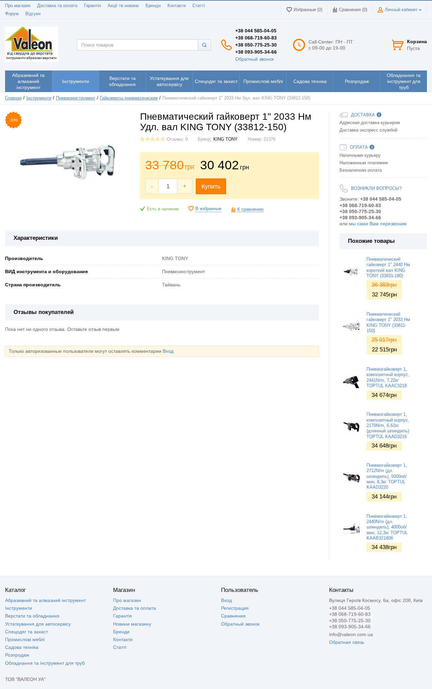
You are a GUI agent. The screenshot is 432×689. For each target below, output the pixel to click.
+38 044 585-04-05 (255, 30)
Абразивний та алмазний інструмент (45, 600)
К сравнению (250, 209)
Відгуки (32, 13)
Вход (168, 351)
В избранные (208, 208)
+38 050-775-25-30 (256, 45)
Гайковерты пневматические (129, 98)
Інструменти (38, 98)
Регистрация (235, 608)
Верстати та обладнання (32, 616)
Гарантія (92, 5)
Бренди (153, 5)
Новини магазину (132, 624)
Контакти (176, 5)
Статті (198, 5)
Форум (12, 13)
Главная (13, 98)
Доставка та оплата (57, 5)
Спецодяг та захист (26, 631)
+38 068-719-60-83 (256, 37)
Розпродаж (17, 655)
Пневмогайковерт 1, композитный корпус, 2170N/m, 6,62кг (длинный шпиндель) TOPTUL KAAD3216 (388, 425)
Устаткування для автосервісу (38, 624)
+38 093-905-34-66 (256, 52)
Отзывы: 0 (177, 139)
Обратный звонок (254, 59)
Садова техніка (21, 647)
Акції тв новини (123, 5)
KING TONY (225, 139)
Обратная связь (346, 642)
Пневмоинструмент (75, 98)
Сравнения (233, 616)
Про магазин (17, 5)
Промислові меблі (25, 639)
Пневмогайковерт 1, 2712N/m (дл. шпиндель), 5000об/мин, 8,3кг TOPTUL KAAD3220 (387, 476)
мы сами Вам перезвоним (378, 223)
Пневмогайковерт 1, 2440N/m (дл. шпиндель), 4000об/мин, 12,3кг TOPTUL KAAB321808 (387, 527)
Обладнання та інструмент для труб (45, 663)
